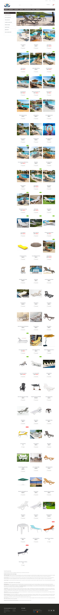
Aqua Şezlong (49, 209)
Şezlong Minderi (49, 91)
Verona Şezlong (35, 443)
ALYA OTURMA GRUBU (36, 467)
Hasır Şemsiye (36, 491)
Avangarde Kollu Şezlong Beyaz (49, 491)
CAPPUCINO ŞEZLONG (49, 467)
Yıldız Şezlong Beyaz (49, 68)
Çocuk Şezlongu (23, 443)
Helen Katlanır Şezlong (36, 68)
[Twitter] (51, 610)
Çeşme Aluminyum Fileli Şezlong (23, 326)
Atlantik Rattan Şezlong (23, 115)
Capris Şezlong (23, 68)
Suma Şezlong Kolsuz (49, 396)
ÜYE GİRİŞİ (53, 0)
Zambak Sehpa (23, 538)
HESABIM (46, 0)
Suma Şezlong (23, 232)
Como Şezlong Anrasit (49, 115)
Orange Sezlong (36, 138)
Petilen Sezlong (23, 185)
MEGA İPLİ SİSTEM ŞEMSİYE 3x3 (23, 491)
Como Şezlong (23, 44)
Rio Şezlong (36, 162)
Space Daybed (23, 138)
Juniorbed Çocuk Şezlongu (49, 279)
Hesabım (14, 609)
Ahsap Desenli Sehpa (49, 420)
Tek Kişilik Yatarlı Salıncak (23, 279)
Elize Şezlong (36, 420)
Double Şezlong (22, 302)
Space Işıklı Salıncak (49, 138)
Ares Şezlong (49, 185)
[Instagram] (54, 610)
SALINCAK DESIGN (49, 514)
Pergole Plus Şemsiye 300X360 (36, 396)
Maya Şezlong (36, 185)
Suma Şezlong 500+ (36, 373)
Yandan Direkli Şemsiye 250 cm (49, 349)
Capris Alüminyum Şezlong (49, 538)
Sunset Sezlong (36, 326)
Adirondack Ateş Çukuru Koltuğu (23, 396)
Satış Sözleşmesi (6, 609)
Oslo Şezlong (36, 44)
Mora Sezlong (49, 44)
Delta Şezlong (36, 302)
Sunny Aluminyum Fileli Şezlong (23, 162)
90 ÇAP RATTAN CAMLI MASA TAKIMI (22, 467)
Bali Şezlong (36, 209)
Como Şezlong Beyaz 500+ (23, 349)
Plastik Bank (36, 279)
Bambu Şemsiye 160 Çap (36, 91)
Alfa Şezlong (49, 443)
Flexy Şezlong (49, 326)
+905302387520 (23, 610)
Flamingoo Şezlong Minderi (49, 232)
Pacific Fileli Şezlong (36, 538)
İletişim (5, 612)
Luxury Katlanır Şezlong (36, 349)
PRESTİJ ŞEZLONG (36, 232)
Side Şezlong (23, 420)
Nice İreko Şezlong (49, 162)
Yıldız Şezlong (23, 514)
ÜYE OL (50, 0)
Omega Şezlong (23, 91)
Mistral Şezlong (36, 115)
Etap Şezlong (36, 514)
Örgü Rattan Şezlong (23, 373)
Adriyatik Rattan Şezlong (23, 209)
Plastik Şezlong (6, 584)
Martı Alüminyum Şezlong (23, 561)
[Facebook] (49, 610)
